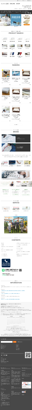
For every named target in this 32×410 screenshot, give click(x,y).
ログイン (24, 0)
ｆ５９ (2, 248)
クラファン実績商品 (25, 11)
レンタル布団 (19, 11)
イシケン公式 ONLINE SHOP (10, 3)
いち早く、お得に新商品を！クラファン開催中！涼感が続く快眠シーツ (10, 293)
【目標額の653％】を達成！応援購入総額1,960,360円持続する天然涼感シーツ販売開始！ (13, 290)
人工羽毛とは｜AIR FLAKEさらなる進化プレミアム (23, 243)
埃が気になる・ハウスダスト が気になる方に (7, 246)
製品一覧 (9, 11)
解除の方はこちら (20, 341)
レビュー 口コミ (3, 251)
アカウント (19, 0)
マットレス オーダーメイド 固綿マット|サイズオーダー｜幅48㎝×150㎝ (16, 97)
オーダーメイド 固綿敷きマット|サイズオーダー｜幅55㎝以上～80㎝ (16, 115)
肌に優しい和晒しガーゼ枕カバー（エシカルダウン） (26, 97)
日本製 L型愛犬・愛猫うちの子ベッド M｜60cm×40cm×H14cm (6, 79)
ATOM (3, 360)
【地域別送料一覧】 (19, 255)
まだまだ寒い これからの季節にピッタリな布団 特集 (23, 252)
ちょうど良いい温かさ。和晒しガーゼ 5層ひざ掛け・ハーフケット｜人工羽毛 (6, 115)
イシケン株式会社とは (4, 255)
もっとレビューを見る (26, 194)
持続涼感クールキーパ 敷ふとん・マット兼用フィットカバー (16, 79)
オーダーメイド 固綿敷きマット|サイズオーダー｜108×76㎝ (26, 79)
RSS (1, 360)
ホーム (2, 11)
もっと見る (15, 124)
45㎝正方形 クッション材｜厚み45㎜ (6, 97)
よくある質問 (18, 246)
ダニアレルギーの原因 (19, 248)
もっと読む (5, 193)
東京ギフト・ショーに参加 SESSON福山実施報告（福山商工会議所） (10, 299)
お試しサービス (14, 11)
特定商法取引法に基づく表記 (4, 361)
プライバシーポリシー (4, 362)
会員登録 (29, 0)
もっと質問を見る (15, 194)
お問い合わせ (5, 11)
